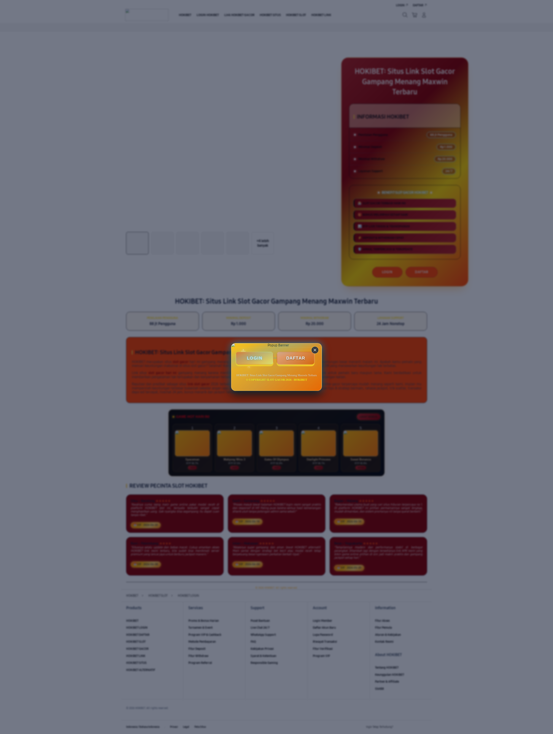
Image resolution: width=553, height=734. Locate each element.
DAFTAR (295, 358)
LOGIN (254, 358)
